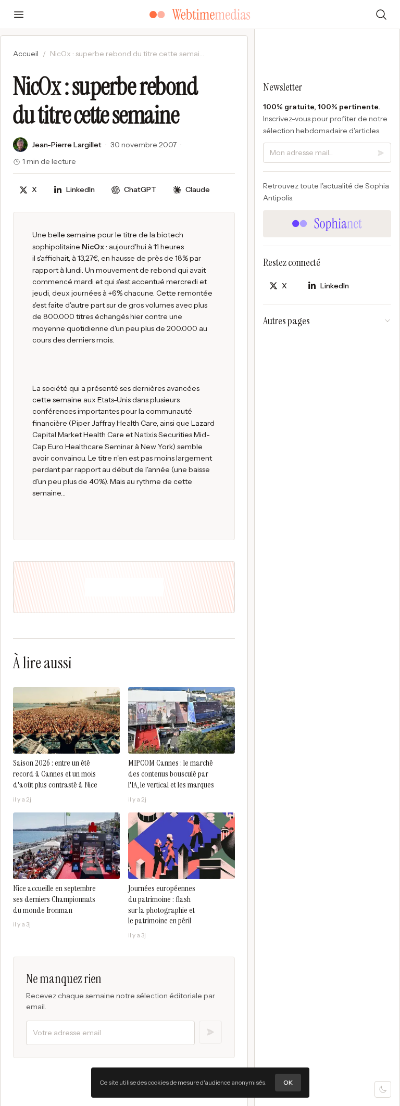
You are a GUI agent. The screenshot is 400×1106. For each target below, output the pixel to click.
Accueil (26, 53)
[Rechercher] (381, 14)
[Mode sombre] (382, 1089)
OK (288, 1082)
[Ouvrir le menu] (18, 14)
